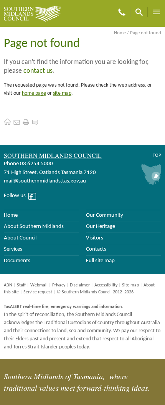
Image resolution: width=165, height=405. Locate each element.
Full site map (100, 261)
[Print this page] (26, 122)
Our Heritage (100, 226)
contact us (38, 71)
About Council (20, 238)
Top (157, 155)
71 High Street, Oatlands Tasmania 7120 (50, 173)
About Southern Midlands (34, 226)
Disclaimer (80, 285)
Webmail (39, 285)
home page (34, 93)
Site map (130, 285)
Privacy (58, 285)
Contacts (96, 249)
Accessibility (105, 285)
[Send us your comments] (35, 122)
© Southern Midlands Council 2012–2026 (95, 292)
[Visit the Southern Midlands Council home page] (7, 122)
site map (62, 93)
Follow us (15, 196)
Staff (21, 285)
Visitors (94, 238)
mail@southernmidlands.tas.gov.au (45, 181)
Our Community (104, 215)
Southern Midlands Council (53, 155)
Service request (37, 292)
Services (13, 249)
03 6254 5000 (36, 164)
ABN (8, 285)
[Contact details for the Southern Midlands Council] (16, 122)
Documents (17, 261)
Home (120, 32)
